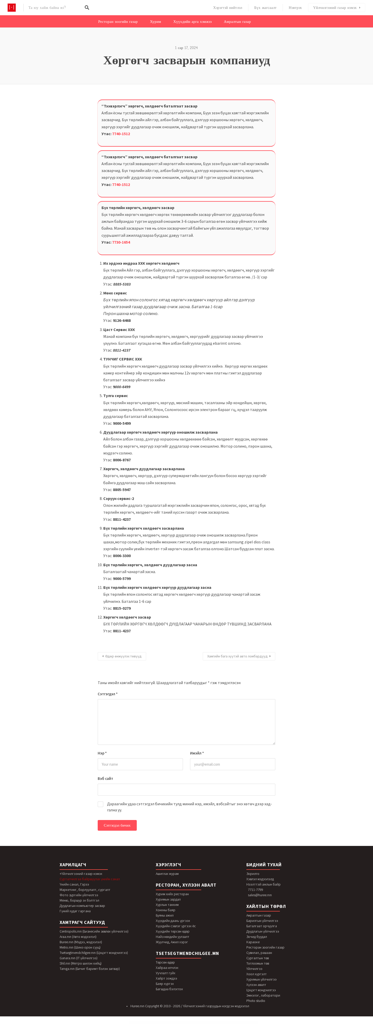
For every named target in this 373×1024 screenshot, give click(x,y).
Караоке (253, 942)
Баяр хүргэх (165, 983)
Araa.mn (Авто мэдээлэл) (78, 936)
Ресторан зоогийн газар (118, 21)
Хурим (155, 21)
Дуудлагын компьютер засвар (82, 905)
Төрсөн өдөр (165, 962)
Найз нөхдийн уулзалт (172, 936)
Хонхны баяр (165, 910)
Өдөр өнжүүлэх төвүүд (123, 656)
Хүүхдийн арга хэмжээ (192, 21)
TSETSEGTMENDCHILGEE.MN (187, 953)
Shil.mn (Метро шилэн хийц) (80, 963)
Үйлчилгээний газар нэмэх (335, 7)
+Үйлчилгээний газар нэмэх (81, 873)
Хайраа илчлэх (167, 967)
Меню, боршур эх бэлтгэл (79, 900)
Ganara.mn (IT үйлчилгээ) (78, 958)
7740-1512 (121, 133)
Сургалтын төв (257, 958)
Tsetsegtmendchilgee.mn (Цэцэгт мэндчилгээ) (94, 952)
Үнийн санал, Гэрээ (74, 884)
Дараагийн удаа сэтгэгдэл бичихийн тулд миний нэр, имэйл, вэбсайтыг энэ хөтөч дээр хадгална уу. (189, 806)
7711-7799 (255, 889)
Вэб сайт (105, 778)
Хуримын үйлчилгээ (261, 979)
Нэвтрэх (295, 7)
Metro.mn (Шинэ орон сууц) (80, 947)
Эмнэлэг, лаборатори (263, 995)
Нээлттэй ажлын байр (263, 884)
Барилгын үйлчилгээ (262, 920)
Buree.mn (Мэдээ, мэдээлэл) (81, 942)
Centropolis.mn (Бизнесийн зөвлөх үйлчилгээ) (94, 931)
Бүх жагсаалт (265, 7)
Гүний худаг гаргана (75, 911)
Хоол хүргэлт (256, 974)
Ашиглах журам (167, 873)
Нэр (102, 753)
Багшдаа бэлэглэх (169, 989)
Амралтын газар (237, 21)
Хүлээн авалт (256, 984)
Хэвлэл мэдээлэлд (260, 879)
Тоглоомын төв (257, 963)
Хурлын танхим (167, 904)
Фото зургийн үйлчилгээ (79, 895)
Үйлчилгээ (254, 968)
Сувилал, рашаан (259, 952)
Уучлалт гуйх (165, 973)
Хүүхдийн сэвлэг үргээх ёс (176, 926)
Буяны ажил (165, 915)
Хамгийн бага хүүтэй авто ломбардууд (237, 656)
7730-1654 (121, 242)
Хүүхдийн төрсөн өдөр (173, 931)
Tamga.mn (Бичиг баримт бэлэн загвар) (90, 968)
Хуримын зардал (168, 899)
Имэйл (197, 753)
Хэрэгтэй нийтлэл (227, 7)
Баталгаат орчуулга (261, 926)
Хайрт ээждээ (166, 978)
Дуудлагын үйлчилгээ (262, 931)
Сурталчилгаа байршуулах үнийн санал (90, 879)
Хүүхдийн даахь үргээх (173, 920)
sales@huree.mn (260, 895)
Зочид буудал (256, 936)
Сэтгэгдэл (108, 693)
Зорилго (252, 873)
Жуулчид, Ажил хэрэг (172, 942)
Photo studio (255, 1000)
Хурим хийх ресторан (172, 894)
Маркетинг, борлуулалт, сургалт (85, 889)
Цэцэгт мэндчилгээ (261, 990)
